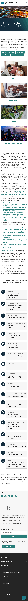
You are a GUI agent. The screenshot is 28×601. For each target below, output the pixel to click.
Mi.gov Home (6, 576)
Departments (6, 598)
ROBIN (12, 258)
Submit (14, 536)
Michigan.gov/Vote (8, 546)
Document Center (17, 54)
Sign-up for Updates (8, 52)
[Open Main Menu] (26, 2)
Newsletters (5, 54)
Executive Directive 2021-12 (8, 250)
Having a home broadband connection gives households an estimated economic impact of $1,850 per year (14, 246)
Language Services (7, 590)
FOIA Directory (6, 594)
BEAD (18, 258)
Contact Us (20, 52)
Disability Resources (8, 587)
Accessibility (6, 583)
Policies (4, 579)
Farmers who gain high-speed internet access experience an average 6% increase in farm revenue (15, 241)
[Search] (23, 2)
